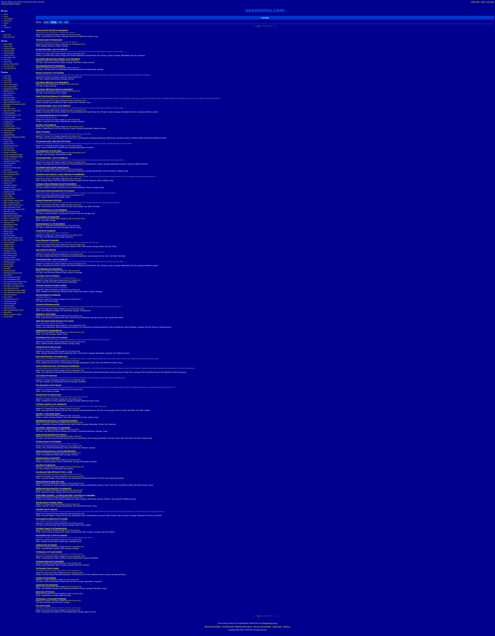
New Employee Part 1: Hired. (46, 535)
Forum (483, 2)
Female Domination (10, 155)
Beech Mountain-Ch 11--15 (45, 210)
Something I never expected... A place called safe (54, 174)
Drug (5, 139)
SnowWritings (79, 174)
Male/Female (8, 214)
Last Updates (8, 19)
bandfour (60, 73)
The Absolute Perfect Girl (45, 167)
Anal (5, 80)
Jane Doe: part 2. (42, 502)
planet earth (63, 356)
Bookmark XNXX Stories (243, 626)
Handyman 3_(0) (42, 314)
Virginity (6, 306)
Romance (7, 257)
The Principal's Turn (43, 568)
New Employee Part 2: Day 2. (46, 337)
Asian (6, 82)
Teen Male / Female (10, 284)
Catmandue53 (63, 30)
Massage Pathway (42, 295)
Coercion (7, 117)
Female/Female (9, 161)
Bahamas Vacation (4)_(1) (45, 73)
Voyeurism (7, 308)
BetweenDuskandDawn (69, 421)
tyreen (52, 592)
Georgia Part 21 (41, 395)
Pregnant (7, 249)
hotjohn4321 (66, 488)
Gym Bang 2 (40, 465)
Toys (5, 297)
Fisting (6, 165)
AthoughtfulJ (59, 561)
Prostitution (7, 251)
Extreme (6, 148)
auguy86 (65, 115)
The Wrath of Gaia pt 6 (44, 561)
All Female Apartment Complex (47, 285)
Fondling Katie (41, 330)
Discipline (7, 135)
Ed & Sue (39, 606)
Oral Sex (7, 242)
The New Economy (43, 40)
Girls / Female (8, 172)
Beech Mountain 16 (43, 269)
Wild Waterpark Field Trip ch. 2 (47, 421)
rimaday (56, 568)
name (46, 22)
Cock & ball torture (10, 115)
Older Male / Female (11, 240)
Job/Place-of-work (10, 190)
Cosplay (6, 122)
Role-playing (8, 255)
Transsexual (8, 301)
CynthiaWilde (90, 495)
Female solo (8, 159)
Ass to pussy (8, 87)
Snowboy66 (51, 231)
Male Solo (7, 211)
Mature (6, 227)
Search (6, 23)
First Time (7, 163)
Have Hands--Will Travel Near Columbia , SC (52, 59)
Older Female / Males (11, 238)
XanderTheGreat (63, 167)
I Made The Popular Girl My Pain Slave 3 (50, 321)
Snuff (5, 268)
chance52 (53, 509)
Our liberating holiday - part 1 (46, 49)
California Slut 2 (41, 545)
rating (53, 22)
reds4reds (52, 250)
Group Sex (7, 179)
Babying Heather (42, 458)
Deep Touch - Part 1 (43, 276)
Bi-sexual (7, 93)
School (6, 264)
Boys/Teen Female (10, 111)
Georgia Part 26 (41, 347)
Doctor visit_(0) (41, 592)
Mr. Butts (58, 200)
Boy (5, 106)
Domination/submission (12, 137)
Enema (6, 141)
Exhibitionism (8, 146)
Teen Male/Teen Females (12, 293)
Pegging (7, 244)
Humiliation (8, 185)
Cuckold (6, 126)
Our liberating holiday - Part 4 (46, 158)
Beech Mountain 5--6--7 (44, 224)
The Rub (39, 304)
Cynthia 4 (39, 578)
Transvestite (8, 303)
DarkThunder (56, 441)
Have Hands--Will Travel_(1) (46, 82)
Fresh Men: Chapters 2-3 (45, 404)
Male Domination (10, 207)
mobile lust (64, 49)
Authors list (7, 21)
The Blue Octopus (42, 441)
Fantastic (7, 51)
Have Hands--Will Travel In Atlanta (48, 89)
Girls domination (9, 174)
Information (7, 57)
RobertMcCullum (70, 451)
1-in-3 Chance (41, 375)
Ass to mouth (8, 84)
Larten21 (70, 321)
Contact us (7, 27)
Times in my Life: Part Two (45, 30)
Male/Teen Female (10, 216)
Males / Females (9, 220)
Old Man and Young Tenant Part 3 (48, 488)
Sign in (17, 4)
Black (5, 95)
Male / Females (9, 203)
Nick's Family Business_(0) (46, 356)
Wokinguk (62, 599)
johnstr (53, 314)
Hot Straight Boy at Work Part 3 (47, 519)
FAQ (5, 25)
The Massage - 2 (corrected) (46, 599)
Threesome (8, 295)
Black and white (9, 37)
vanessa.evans (55, 347)
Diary (5, 44)
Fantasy (6, 53)
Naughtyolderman (55, 330)
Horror (6, 183)
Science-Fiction (9, 64)
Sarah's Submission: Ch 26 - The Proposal (51, 366)
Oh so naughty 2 (42, 217)
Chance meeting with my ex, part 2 (48, 451)
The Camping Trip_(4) (43, 151)
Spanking (7, 271)
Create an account (7, 4)
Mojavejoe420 (57, 40)
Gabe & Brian (41, 250)
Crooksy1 (62, 435)
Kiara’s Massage (42, 240)
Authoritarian (8, 89)
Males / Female (9, 218)
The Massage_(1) (42, 552)
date (66, 22)
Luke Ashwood (56, 552)
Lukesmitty (55, 240)
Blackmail (7, 98)
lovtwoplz (53, 545)
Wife (5, 312)
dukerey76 (51, 465)
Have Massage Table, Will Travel (47, 472)
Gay (5, 170)
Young (6, 317)
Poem (6, 62)
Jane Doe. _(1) (41, 414)
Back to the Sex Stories (213, 626)
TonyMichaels (74, 366)
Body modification (10, 102)
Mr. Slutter (57, 151)
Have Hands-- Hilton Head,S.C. (47, 428)
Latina (6, 196)
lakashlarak (53, 585)
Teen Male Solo (9, 288)
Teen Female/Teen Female (13, 282)
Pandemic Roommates (44, 200)
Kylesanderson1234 (51, 304)
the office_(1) (41, 125)
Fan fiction (7, 150)
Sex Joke (7, 66)
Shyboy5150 (55, 458)
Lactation (7, 192)
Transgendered (9, 299)
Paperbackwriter (61, 528)
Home (6, 14)
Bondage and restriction (12, 104)
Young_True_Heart (57, 481)
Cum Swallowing (9, 128)
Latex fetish (8, 194)
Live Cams (490, 2)
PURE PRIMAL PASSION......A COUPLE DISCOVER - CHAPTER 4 (59, 495)
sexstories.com (264, 10)
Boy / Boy (7, 109)
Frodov (47, 606)
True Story (7, 68)
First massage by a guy (44, 385)
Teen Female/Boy (10, 279)
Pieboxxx (56, 276)
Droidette (46, 132)
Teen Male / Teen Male (11, 286)
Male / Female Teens (11, 201)
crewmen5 (63, 337)
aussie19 (71, 191)
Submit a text (277, 626)
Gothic (6, 176)
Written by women (10, 314)
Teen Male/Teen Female (12, 290)
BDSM (6, 91)
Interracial (7, 187)
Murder (6, 233)
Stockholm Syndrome (11, 273)
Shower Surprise (42, 481)
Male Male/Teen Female (12, 209)
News (6, 60)
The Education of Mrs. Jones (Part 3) (49, 141)
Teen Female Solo (10, 277)
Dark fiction (7, 130)
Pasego (68, 141)
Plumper (7, 247)
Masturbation (8, 225)
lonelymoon (53, 375)
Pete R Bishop (50, 578)
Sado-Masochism (10, 260)
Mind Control (8, 229)
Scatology (7, 262)
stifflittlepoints (66, 96)
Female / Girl (8, 152)
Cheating (7, 113)
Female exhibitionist (11, 157)
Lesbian (6, 198)
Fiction (6, 55)
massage (7, 222)
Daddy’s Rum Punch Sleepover (47, 96)
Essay (6, 46)
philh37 (64, 285)
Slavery (6, 266)
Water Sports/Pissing (11, 310)
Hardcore (7, 181)
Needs (38, 132)
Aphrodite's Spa (42, 509)
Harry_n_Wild (67, 472)
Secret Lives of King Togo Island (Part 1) (50, 191)
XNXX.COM (475, 2)
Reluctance (8, 253)
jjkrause (58, 385)
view (60, 22)
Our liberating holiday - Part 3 (46, 259)
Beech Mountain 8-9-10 (44, 66)
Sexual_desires (54, 414)
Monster (6, 231)
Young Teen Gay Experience (46, 435)
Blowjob (6, 100)
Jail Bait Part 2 (41, 585)
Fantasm (7, 49)
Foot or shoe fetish (10, 168)
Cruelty (6, 124)
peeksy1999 (54, 217)
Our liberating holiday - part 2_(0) (48, 106)
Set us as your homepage (262, 626)
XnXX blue (7, 35)
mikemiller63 (75, 59)
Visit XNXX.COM (228, 626)
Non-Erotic (7, 236)
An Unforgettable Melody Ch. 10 (47, 115)
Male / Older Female (11, 205)
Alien (5, 78)
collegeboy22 (61, 404)
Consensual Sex (9, 119)
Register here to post (270, 623)
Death (6, 133)
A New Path (40, 231)
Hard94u (64, 519)
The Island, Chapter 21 (44, 528)
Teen (5, 275)
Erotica (6, 144)
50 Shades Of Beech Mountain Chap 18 (50, 184)
